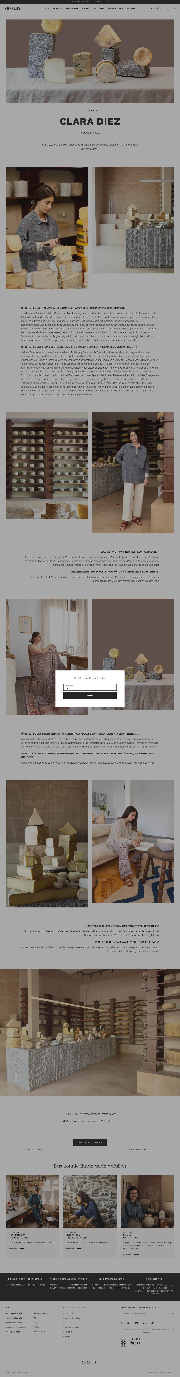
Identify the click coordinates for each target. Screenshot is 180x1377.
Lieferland (68, 686)
